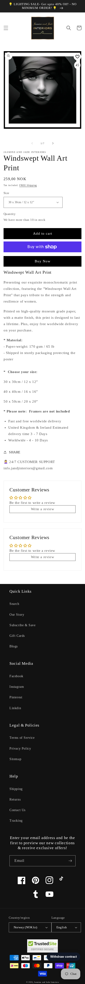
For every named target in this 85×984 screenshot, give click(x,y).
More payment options (42, 258)
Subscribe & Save (22, 625)
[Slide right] (53, 143)
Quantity (10, 214)
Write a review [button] (42, 509)
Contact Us (17, 810)
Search (14, 604)
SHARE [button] (15, 452)
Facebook (16, 676)
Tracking (16, 820)
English (61, 927)
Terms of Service (22, 737)
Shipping (16, 789)
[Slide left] (32, 143)
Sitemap (15, 759)
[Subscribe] (70, 860)
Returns (15, 799)
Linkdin (15, 708)
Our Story (16, 614)
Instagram (16, 686)
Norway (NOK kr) (25, 927)
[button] (6, 28)
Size (6, 193)
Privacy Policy (20, 748)
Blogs (13, 646)
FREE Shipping (28, 185)
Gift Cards (17, 636)
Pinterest (15, 697)
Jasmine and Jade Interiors (46, 982)
